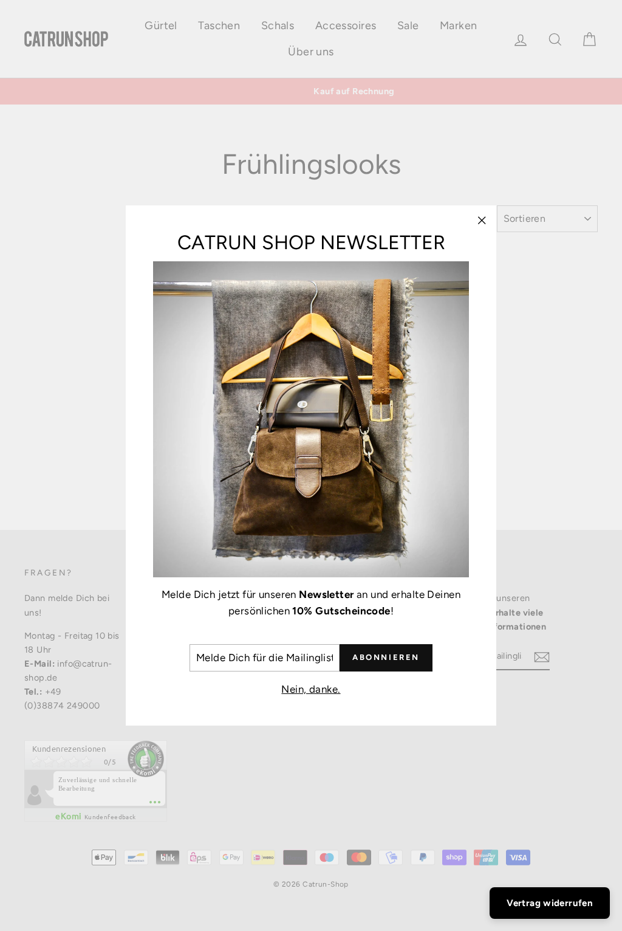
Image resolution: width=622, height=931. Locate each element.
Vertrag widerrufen (550, 903)
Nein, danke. (310, 689)
